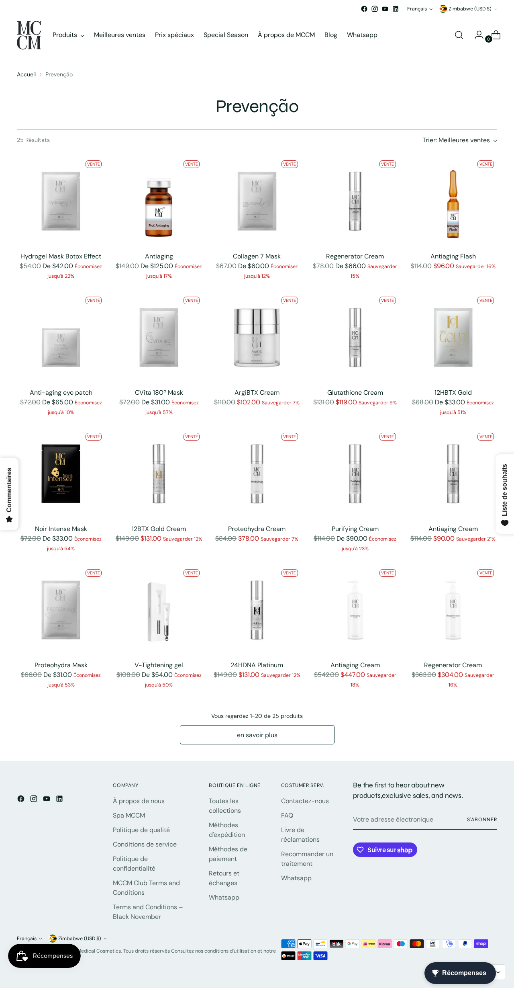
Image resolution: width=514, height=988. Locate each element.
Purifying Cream (355, 529)
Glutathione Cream (355, 392)
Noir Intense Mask (61, 529)
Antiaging (159, 256)
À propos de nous (139, 801)
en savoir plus (257, 735)
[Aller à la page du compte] (476, 35)
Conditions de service (145, 844)
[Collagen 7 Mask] (257, 201)
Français (417, 9)
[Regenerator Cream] (355, 201)
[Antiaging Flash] (453, 201)
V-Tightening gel (159, 665)
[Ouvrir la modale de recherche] (459, 35)
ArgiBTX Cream (257, 392)
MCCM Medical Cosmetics (91, 951)
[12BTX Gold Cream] (159, 474)
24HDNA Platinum (256, 665)
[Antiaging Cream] (453, 474)
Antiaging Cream (453, 529)
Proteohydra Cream (257, 529)
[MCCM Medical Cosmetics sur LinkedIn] (395, 8)
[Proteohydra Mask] (61, 610)
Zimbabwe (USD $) (470, 9)
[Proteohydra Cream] (257, 474)
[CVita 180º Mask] (159, 337)
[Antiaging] (159, 201)
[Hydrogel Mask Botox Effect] (61, 201)
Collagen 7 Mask (257, 256)
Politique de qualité (141, 830)
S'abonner (482, 819)
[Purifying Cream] (355, 474)
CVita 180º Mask (159, 392)
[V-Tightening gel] (159, 610)
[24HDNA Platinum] (257, 610)
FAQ (287, 815)
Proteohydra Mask (61, 665)
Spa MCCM (129, 815)
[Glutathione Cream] (355, 337)
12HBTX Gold (453, 392)
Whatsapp (224, 897)
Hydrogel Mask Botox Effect (60, 256)
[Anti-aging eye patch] (61, 337)
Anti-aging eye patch (61, 392)
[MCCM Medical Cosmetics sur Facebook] (364, 8)
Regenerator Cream (355, 256)
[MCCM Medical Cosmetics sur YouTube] (385, 8)
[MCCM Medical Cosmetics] (29, 35)
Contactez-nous (305, 801)
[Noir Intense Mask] (61, 474)
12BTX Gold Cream (159, 529)
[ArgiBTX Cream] (257, 337)
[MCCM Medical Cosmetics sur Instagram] (374, 8)
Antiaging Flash (453, 256)
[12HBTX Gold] (453, 337)
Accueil (26, 74)
